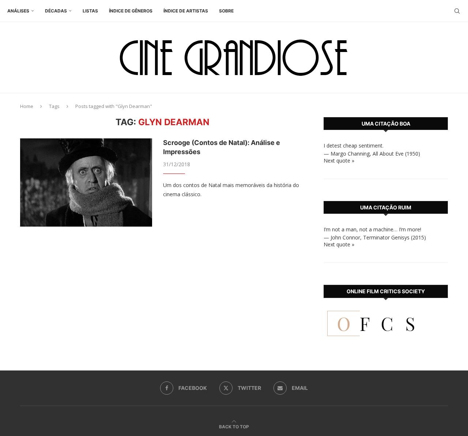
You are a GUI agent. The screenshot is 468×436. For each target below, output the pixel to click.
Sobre (226, 11)
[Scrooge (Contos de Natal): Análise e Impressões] (86, 182)
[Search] (457, 11)
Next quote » (339, 160)
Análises (18, 11)
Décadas (56, 11)
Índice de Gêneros (130, 11)
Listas (90, 11)
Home (26, 106)
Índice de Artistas (185, 11)
